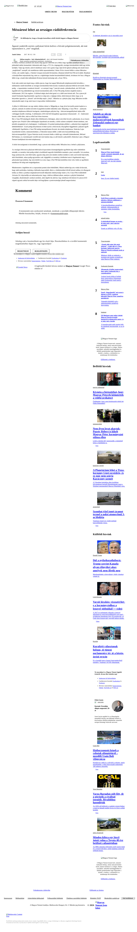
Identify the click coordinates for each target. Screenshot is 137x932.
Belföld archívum (37, 22)
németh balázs (105, 218)
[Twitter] (87, 257)
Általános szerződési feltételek (76, 898)
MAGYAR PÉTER (68, 11)
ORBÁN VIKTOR (51, 11)
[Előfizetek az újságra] (111, 6)
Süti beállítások (128, 898)
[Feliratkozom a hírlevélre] (22, 6)
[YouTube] (83, 260)
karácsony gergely (98, 465)
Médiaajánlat (20, 898)
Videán (43, 261)
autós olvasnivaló (98, 833)
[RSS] (87, 260)
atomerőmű (96, 507)
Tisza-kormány (105, 149)
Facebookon (55, 258)
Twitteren (64, 258)
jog (94, 32)
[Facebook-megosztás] (89, 54)
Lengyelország (97, 597)
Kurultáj (95, 641)
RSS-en (58, 261)
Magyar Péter (105, 195)
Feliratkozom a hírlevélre (80, 60)
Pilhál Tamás (99, 700)
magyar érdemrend (98, 387)
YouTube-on (50, 261)
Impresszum (8, 898)
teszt (102, 172)
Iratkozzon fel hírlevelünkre (26, 258)
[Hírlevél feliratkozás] (97, 692)
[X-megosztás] (84, 54)
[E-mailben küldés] (80, 54)
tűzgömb (96, 73)
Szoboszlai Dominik (107, 266)
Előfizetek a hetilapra (108, 359)
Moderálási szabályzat (111, 898)
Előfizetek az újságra (97, 890)
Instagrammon (36, 261)
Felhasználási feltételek (55, 898)
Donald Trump (97, 555)
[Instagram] (83, 257)
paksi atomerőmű (98, 52)
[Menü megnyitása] (129, 6)
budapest (103, 312)
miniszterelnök (97, 424)
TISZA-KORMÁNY (85, 11)
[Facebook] (78, 257)
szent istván (100, 702)
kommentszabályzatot (59, 213)
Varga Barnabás (97, 789)
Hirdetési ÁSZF (95, 898)
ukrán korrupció (98, 109)
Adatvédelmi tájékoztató (36, 898)
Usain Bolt (96, 746)
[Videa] (78, 260)
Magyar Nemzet (22, 22)
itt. (51, 61)
